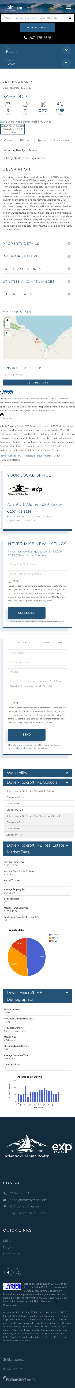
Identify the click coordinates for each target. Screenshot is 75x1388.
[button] (70, 18)
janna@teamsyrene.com (28, 1200)
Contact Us (14, 520)
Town (10, 64)
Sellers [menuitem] (8, 1241)
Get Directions (37, 382)
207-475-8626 (39, 38)
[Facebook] (8, 1273)
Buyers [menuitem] (8, 1247)
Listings (12, 455)
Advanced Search (39, 27)
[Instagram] (17, 1273)
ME (19, 455)
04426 (57, 455)
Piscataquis (29, 455)
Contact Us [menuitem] (11, 1254)
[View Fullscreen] (7, 333)
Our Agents (28, 520)
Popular (12, 51)
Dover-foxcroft (44, 455)
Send (27, 734)
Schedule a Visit (52, 642)
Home (3, 455)
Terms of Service (32, 748)
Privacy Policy (8, 418)
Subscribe (26, 613)
